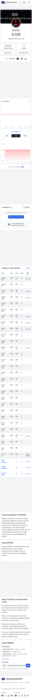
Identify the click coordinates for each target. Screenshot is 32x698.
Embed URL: (5, 662)
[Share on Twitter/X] (17, 58)
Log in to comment (17, 217)
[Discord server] (12, 695)
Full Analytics (15, 132)
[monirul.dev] (28, 695)
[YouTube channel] (2, 696)
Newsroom (9, 682)
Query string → (6, 659)
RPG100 (16, 30)
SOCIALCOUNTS (20, 688)
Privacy (16, 682)
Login (24, 2)
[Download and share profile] (25, 58)
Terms (21, 682)
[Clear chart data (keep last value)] (29, 101)
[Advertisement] (16, 79)
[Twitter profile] (5, 695)
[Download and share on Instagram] (21, 58)
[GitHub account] (25, 695)
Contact (27, 682)
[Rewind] (6, 58)
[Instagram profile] (9, 695)
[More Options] (19, 2)
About (3, 682)
